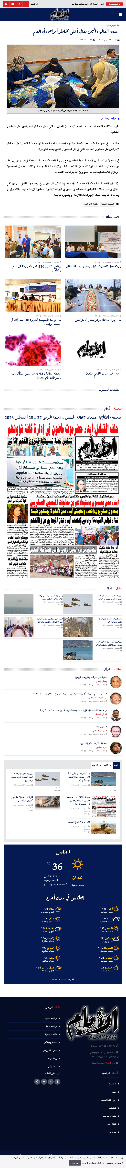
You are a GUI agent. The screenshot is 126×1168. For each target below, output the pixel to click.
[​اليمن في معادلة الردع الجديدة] (103, 827)
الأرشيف (34, 4)
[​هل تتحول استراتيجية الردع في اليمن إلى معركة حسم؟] (47, 803)
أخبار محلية (110, 25)
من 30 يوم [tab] (96, 765)
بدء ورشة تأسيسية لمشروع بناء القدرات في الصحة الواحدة (36, 322)
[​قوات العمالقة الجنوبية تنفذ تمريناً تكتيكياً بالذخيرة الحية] (78, 627)
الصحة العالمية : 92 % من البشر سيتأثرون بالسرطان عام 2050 (36, 375)
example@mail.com (106, 1063)
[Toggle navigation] (120, 14)
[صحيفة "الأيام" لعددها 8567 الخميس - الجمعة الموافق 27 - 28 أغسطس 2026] (63, 500)
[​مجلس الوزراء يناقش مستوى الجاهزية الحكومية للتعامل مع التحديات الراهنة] (18, 627)
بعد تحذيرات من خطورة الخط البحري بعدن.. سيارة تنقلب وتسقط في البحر (109, 643)
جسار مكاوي (101, 681)
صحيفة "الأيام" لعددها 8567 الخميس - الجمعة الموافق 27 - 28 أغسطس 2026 (63, 417)
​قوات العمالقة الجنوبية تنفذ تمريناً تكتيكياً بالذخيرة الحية (110, 620)
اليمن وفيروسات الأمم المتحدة (103, 373)
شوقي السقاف (101, 714)
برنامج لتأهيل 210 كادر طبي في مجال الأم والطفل (36, 268)
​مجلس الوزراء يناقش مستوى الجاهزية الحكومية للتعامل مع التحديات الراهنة (49, 620)
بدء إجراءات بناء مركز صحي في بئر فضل (98, 320)
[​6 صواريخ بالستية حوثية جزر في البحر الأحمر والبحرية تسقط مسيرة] (18, 604)
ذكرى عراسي (101, 747)
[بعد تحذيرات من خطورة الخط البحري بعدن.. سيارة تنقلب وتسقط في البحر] (78, 650)
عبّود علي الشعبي (100, 731)
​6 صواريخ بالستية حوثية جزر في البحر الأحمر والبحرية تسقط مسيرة (50, 597)
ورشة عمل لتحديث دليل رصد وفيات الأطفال (93, 266)
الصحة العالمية (107, 204)
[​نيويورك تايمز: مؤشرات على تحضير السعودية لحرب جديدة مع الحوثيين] (78, 604)
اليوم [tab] (116, 765)
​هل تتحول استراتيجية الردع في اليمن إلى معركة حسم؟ (22, 799)
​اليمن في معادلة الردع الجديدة (79, 822)
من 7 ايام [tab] (107, 765)
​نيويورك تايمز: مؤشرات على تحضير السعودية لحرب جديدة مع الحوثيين (109, 597)
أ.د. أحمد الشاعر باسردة (97, 698)
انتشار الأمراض (91, 204)
